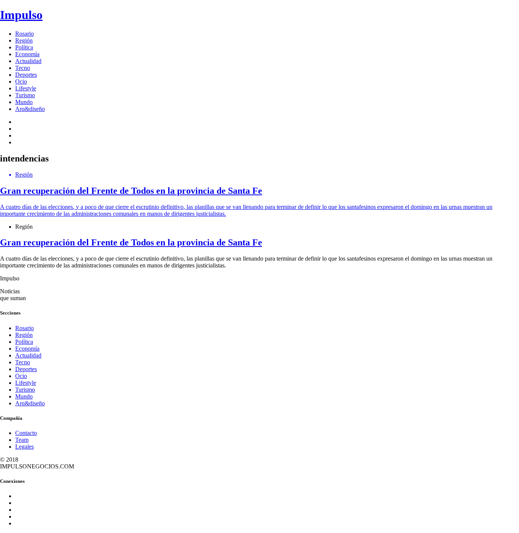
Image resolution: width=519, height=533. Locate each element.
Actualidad (28, 61)
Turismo (25, 95)
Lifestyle (25, 88)
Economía (27, 54)
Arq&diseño (30, 109)
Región (24, 40)
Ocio (21, 81)
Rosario (24, 33)
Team (21, 440)
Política (24, 47)
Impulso (21, 15)
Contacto (26, 433)
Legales (24, 446)
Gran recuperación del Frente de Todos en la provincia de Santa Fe (131, 242)
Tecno (22, 68)
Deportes (26, 74)
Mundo (24, 102)
